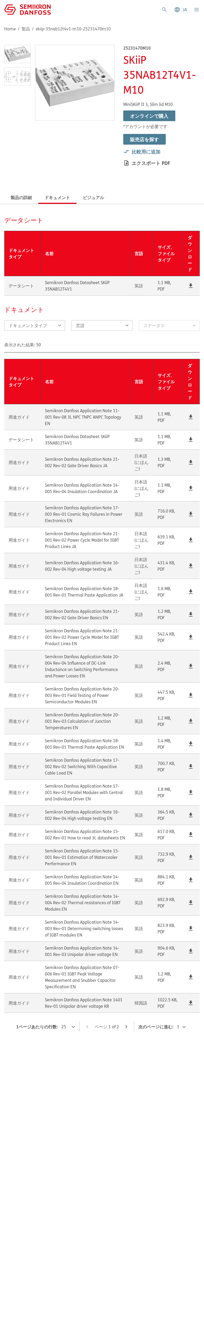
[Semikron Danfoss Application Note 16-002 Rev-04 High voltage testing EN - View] (191, 815)
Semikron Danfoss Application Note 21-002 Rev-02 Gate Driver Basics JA (82, 462)
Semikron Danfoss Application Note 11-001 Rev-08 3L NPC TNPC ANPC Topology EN (83, 417)
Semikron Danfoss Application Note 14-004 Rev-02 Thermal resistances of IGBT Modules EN (83, 902)
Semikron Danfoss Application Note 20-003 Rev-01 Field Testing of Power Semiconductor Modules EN (82, 695)
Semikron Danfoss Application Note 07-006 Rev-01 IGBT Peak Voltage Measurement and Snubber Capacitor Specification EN (82, 977)
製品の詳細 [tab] (21, 197)
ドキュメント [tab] (57, 197)
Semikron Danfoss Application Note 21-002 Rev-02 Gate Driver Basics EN (82, 614)
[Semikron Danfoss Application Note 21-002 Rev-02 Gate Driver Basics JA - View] (191, 462)
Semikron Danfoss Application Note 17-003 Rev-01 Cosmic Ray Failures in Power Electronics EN (83, 514)
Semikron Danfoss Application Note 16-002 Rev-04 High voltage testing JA (82, 566)
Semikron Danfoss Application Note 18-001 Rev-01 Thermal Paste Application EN (84, 744)
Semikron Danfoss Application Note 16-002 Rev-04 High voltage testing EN (82, 815)
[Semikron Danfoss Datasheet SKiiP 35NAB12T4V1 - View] (191, 286)
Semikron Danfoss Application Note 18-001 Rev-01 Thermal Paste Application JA (84, 592)
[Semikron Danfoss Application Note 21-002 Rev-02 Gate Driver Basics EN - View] (191, 614)
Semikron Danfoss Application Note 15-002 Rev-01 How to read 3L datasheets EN (85, 834)
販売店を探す (144, 139)
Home (10, 29)
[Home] (27, 9)
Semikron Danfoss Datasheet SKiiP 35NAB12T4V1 (77, 286)
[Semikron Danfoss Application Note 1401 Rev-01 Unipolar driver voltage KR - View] (191, 1003)
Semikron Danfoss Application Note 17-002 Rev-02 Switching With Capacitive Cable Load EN (82, 766)
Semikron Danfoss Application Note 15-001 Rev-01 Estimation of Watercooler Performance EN (82, 857)
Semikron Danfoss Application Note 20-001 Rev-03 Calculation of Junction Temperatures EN (82, 721)
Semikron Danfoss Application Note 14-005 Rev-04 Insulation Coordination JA (82, 488)
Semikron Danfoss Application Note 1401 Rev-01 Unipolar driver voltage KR (83, 1003)
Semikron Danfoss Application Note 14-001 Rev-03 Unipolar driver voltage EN (82, 951)
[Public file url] (191, 286)
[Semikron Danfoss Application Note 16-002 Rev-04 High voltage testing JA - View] (191, 566)
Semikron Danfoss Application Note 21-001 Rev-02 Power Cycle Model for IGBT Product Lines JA (82, 540)
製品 (26, 29)
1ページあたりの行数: (37, 1026)
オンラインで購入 (149, 115)
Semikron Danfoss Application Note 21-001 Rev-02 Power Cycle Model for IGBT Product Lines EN (82, 637)
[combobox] (97, 325)
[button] (180, 9)
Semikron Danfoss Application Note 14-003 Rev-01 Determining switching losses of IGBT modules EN (84, 928)
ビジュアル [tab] (93, 197)
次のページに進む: (155, 1026)
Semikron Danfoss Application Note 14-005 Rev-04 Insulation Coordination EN (82, 880)
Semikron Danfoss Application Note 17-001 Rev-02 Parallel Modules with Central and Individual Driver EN (84, 792)
